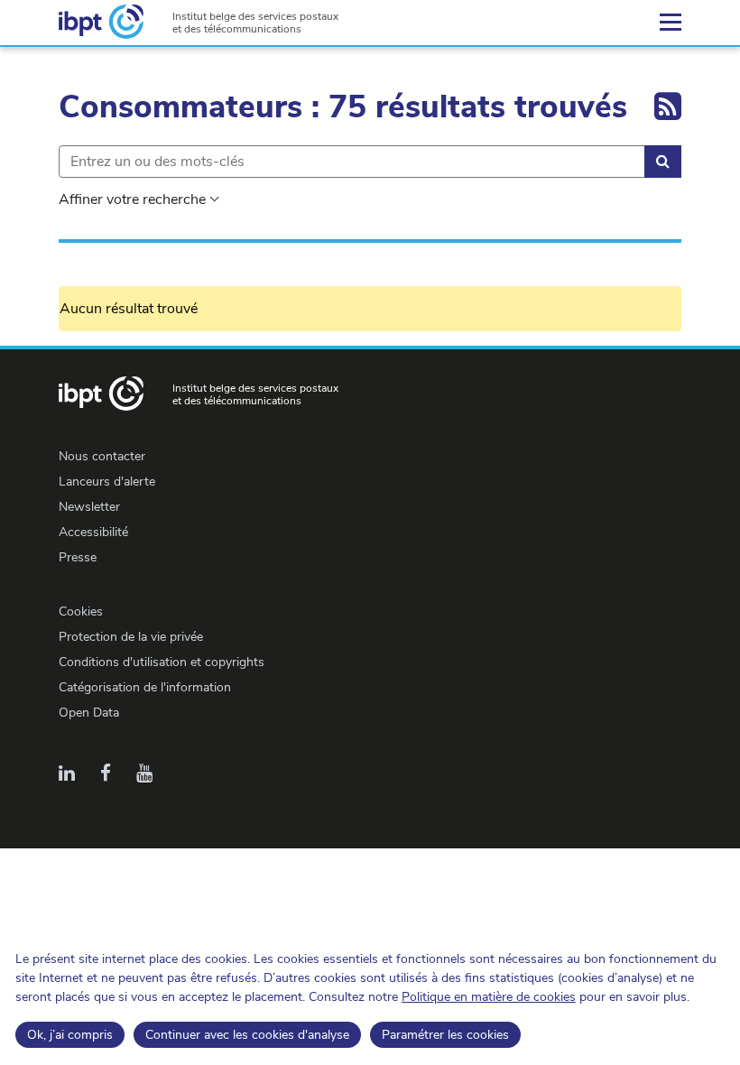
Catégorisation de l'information (145, 687)
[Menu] (670, 23)
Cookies (81, 611)
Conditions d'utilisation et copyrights (161, 662)
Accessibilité (93, 532)
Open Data (89, 712)
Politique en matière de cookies (489, 996)
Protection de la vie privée (131, 636)
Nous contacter (102, 456)
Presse (78, 557)
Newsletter (89, 506)
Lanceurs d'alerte (107, 481)
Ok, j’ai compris (70, 1034)
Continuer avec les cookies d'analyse (247, 1034)
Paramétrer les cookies (445, 1034)
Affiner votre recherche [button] (132, 199)
